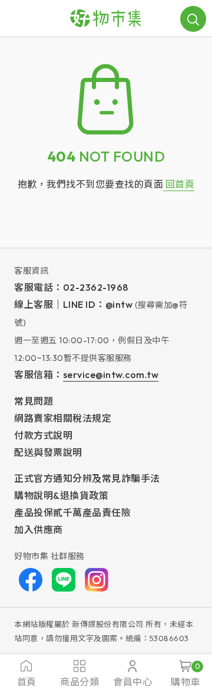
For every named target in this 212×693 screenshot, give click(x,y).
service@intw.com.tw (111, 374)
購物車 (185, 675)
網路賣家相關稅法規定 (62, 418)
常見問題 (33, 401)
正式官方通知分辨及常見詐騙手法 (87, 478)
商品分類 (79, 682)
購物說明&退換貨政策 (61, 495)
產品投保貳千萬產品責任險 (72, 512)
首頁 (27, 682)
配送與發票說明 (48, 452)
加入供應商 (38, 530)
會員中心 (132, 682)
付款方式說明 (43, 435)
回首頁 (178, 184)
